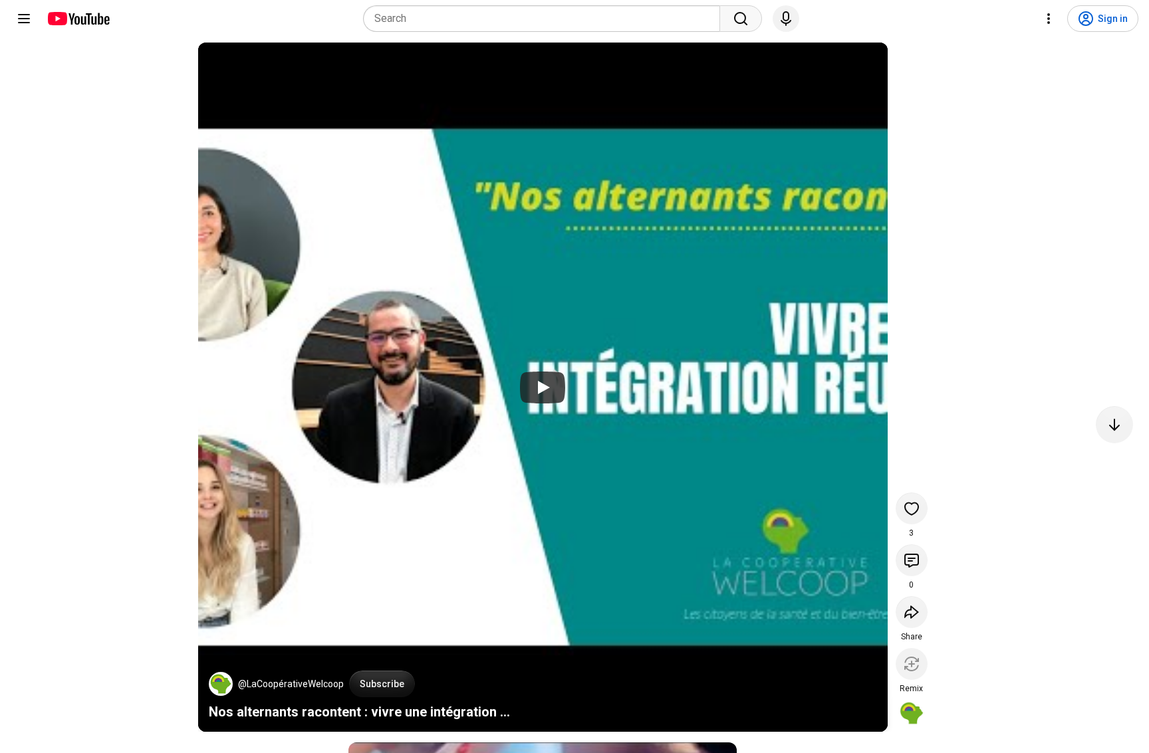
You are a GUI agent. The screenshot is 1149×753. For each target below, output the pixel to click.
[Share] (912, 612)
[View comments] (912, 560)
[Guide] (24, 19)
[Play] (542, 387)
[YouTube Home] (78, 18)
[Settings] (1049, 19)
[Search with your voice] (786, 18)
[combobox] (545, 19)
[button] (221, 684)
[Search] (740, 18)
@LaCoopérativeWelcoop (291, 684)
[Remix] (912, 664)
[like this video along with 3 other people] (912, 508)
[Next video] (1114, 424)
